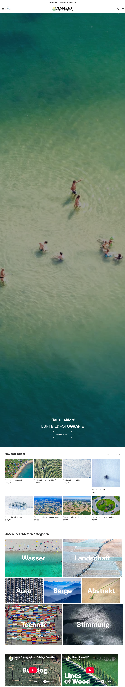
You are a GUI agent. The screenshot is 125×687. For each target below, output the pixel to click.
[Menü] (3, 9)
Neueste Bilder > (113, 454)
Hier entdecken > (62, 434)
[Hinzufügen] (29, 474)
